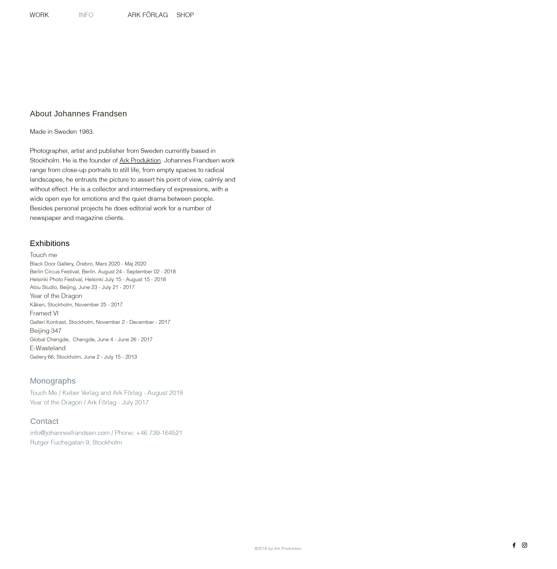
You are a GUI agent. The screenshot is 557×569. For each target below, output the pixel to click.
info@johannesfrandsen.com (70, 433)
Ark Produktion (140, 160)
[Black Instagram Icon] (524, 545)
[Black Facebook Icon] (514, 545)
